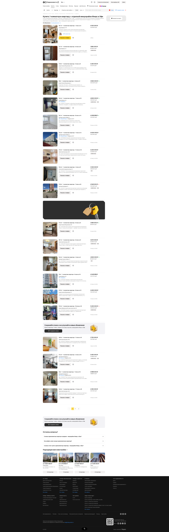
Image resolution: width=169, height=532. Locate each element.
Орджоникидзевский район (91, 484)
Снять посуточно (76, 499)
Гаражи (114, 482)
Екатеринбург (63, 486)
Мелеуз (74, 484)
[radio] (75, 408)
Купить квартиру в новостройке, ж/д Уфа (93, 499)
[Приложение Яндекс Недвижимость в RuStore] (125, 523)
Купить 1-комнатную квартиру (91, 501)
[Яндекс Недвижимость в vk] (121, 514)
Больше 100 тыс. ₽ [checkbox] (50, 215)
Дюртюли (75, 482)
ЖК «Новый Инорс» (63, 118)
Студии (61, 497)
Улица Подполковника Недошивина (50, 486)
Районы (44, 503)
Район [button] (112, 10)
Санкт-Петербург (63, 482)
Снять (74, 497)
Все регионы (45, 505)
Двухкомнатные (63, 503)
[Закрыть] (125, 10)
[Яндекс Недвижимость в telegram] (125, 514)
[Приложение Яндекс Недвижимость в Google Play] (120, 523)
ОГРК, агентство (66, 33)
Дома (114, 480)
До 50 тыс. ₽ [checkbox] (57, 212)
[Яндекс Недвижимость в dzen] (123, 514)
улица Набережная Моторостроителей (67, 308)
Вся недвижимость (47, 514)
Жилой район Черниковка (90, 480)
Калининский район (89, 482)
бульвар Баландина (63, 186)
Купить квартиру (88, 497)
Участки (114, 488)
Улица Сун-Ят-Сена (47, 490)
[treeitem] (46, 6)
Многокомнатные (63, 501)
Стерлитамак (75, 488)
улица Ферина (62, 27)
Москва (61, 480)
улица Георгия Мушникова (64, 65)
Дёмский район (88, 490)
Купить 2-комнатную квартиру (91, 503)
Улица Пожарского (47, 488)
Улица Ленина (46, 482)
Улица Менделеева (47, 484)
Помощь (98, 514)
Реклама (54, 514)
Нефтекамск (75, 486)
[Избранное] (91, 2)
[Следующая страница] (78, 408)
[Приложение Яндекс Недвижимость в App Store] (118, 523)
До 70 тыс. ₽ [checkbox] (66, 212)
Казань (61, 488)
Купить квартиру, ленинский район (92, 507)
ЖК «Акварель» (62, 101)
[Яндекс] (123, 529)
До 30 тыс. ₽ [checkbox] (49, 212)
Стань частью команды (63, 514)
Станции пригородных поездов (49, 497)
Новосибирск (62, 484)
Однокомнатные (63, 505)
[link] (123, 2)
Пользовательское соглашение (76, 514)
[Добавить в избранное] (73, 37)
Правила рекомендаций (89, 514)
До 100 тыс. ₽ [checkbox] (75, 212)
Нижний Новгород (63, 490)
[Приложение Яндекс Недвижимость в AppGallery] (123, 523)
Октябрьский (75, 490)
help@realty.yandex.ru (69, 522)
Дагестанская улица (47, 480)
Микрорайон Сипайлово (90, 488)
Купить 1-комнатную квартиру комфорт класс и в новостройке (98, 505)
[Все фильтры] (44, 10)
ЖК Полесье (61, 358)
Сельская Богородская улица (65, 169)
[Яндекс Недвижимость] (51, 2)
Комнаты (115, 486)
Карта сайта (103, 514)
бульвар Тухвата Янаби (64, 117)
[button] (94, 2)
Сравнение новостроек (48, 499)
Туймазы (74, 480)
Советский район (88, 486)
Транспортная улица (63, 151)
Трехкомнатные (63, 499)
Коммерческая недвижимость (119, 484)
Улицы (44, 501)
